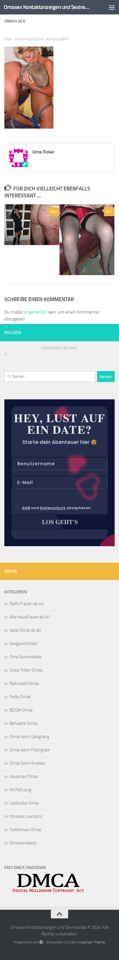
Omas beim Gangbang (29, 736)
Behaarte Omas (24, 723)
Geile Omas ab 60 (25, 630)
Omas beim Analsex (27, 763)
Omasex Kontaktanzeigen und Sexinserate (47, 7)
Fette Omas (20, 696)
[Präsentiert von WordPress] (41, 942)
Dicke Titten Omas (26, 670)
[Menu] (112, 7)
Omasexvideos (23, 843)
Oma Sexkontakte (26, 656)
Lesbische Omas (24, 803)
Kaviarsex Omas (24, 776)
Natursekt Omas (24, 683)
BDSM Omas (21, 710)
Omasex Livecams (26, 816)
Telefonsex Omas (25, 829)
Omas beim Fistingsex (30, 750)
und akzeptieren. (56, 508)
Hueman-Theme (92, 942)
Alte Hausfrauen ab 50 (29, 617)
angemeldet (35, 312)
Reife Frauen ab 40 (26, 603)
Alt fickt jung (20, 789)
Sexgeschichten (24, 643)
